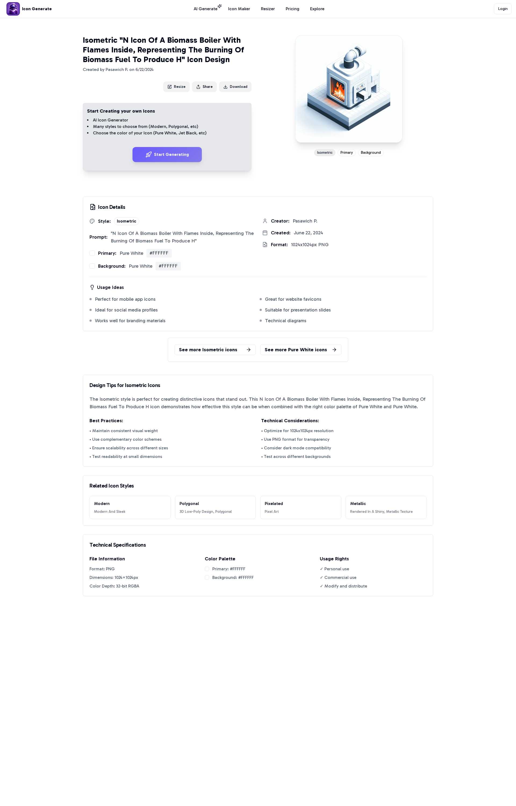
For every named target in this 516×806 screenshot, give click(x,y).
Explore (317, 8)
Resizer (268, 8)
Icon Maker (239, 8)
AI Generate (205, 8)
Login (503, 8)
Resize (179, 86)
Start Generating (171, 154)
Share (208, 86)
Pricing (292, 8)
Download (238, 86)
